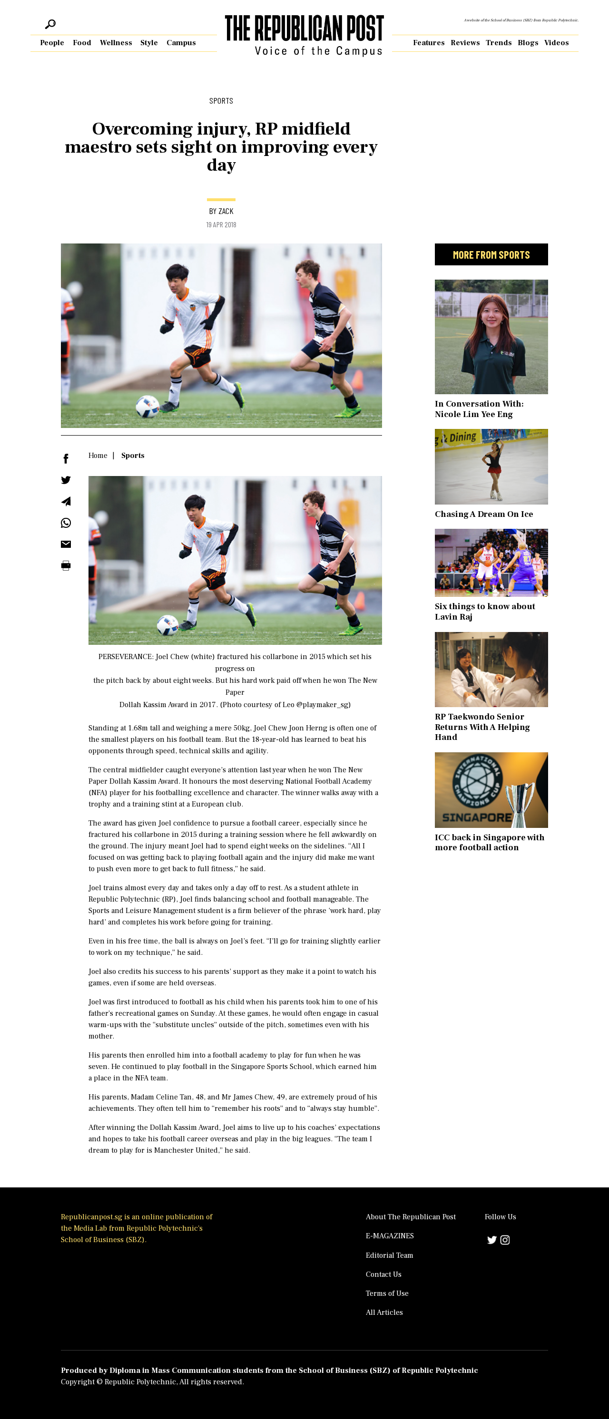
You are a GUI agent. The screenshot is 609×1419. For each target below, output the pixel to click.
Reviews (465, 43)
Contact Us (384, 1274)
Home (98, 455)
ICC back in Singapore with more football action (490, 843)
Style (149, 43)
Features (429, 43)
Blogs (528, 43)
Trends (499, 43)
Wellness (116, 43)
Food (82, 43)
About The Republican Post (411, 1217)
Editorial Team (389, 1255)
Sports (133, 455)
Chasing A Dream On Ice (484, 514)
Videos (556, 43)
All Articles (384, 1312)
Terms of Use (387, 1293)
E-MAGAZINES (390, 1236)
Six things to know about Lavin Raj (485, 611)
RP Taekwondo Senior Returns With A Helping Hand (482, 727)
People (52, 43)
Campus (181, 43)
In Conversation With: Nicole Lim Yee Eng (479, 409)
